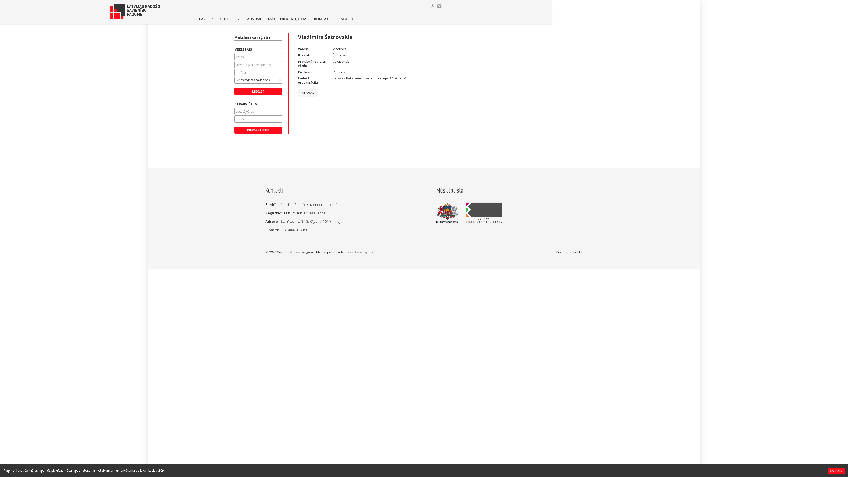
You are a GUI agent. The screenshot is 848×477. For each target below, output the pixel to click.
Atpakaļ (308, 93)
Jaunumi (253, 19)
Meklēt (258, 91)
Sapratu (836, 471)
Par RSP (206, 19)
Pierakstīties (258, 130)
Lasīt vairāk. (156, 470)
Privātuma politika (569, 252)
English (346, 19)
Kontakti (322, 19)
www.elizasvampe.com (361, 252)
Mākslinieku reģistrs (287, 19)
